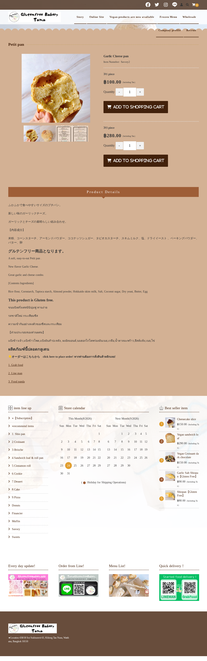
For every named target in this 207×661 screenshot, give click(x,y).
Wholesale (189, 17)
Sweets (16, 537)
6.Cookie (17, 473)
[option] (56, 88)
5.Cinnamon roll (21, 465)
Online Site (96, 17)
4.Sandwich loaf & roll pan (27, 457)
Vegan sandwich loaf (187, 436)
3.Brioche (17, 449)
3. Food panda (16, 381)
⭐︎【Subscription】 (23, 418)
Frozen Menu (168, 17)
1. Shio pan (18, 434)
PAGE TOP (198, 637)
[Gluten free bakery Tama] (34, 17)
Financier (17, 513)
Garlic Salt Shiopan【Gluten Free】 (187, 474)
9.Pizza (16, 497)
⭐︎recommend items (23, 426)
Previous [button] (22, 133)
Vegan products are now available (132, 17)
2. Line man (15, 373)
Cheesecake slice (186, 419)
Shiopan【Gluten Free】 (187, 493)
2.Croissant (18, 441)
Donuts (16, 505)
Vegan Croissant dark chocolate (188, 455)
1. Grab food (15, 365)
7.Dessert (17, 481)
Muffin (16, 521)
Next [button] (90, 133)
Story (80, 17)
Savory (16, 529)
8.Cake (16, 489)
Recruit (191, 30)
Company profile (169, 30)
